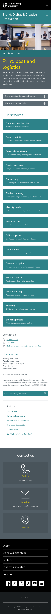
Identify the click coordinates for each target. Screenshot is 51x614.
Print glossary (12, 411)
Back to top (25, 598)
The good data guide (16, 425)
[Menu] (47, 15)
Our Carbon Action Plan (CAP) (19, 434)
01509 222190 (12, 339)
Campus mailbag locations (15, 393)
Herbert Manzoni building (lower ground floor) (24, 346)
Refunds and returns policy (18, 420)
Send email (11, 343)
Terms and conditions (16, 416)
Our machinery (13, 429)
